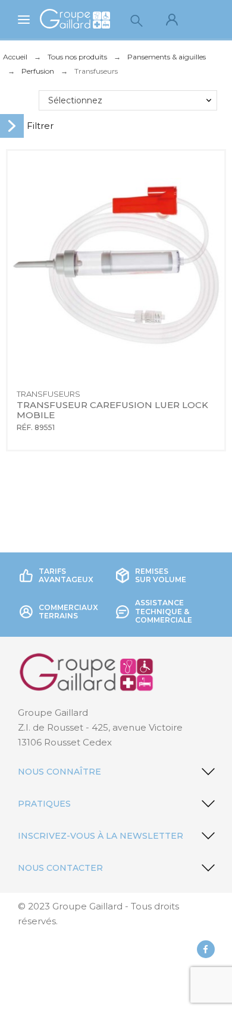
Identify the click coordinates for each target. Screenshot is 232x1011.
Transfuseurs (48, 394)
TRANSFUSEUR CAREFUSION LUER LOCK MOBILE (114, 410)
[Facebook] (206, 949)
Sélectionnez (75, 100)
